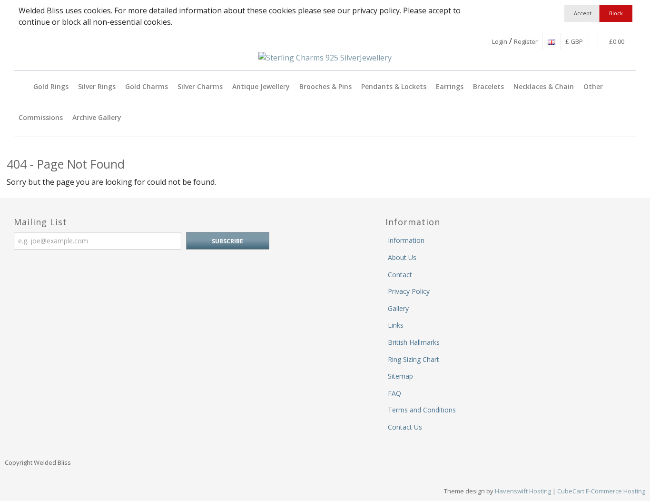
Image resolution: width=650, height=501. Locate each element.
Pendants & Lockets (393, 86)
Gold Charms (146, 86)
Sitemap (400, 376)
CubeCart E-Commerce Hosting (601, 491)
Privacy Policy (409, 291)
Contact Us (405, 426)
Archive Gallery (96, 117)
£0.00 (616, 41)
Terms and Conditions (422, 409)
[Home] (21, 86)
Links (396, 325)
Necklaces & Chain (543, 86)
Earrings (449, 86)
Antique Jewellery (261, 86)
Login (499, 41)
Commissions (41, 117)
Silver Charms (200, 86)
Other (593, 86)
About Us (402, 257)
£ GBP (574, 41)
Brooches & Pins (325, 86)
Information (406, 240)
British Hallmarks (414, 342)
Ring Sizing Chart (413, 359)
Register (526, 41)
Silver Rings (97, 86)
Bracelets (488, 86)
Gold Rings (51, 86)
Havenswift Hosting (523, 491)
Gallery (398, 308)
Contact (400, 274)
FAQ (394, 393)
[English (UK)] (551, 41)
